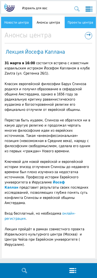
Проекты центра (80, 22)
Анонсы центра (48, 22)
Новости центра (16, 22)
